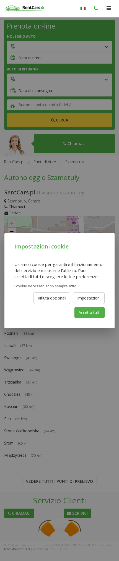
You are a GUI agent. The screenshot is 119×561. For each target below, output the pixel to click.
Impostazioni (88, 298)
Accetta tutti (89, 312)
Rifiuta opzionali (52, 298)
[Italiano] (83, 8)
